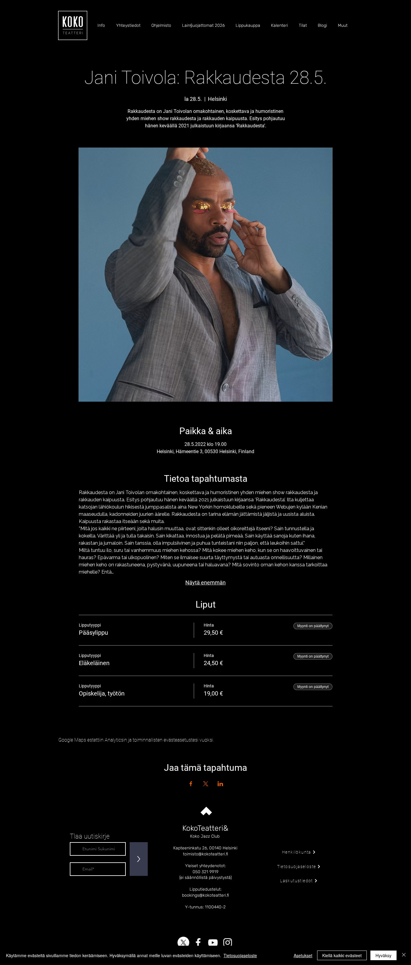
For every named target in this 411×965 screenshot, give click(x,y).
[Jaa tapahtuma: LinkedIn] (220, 783)
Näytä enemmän (205, 582)
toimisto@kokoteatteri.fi (205, 854)
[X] (183, 942)
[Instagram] (227, 942)
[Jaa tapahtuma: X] (206, 783)
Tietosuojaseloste (240, 955)
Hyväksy (383, 955)
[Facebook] (198, 942)
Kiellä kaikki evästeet (342, 955)
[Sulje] (403, 955)
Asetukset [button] (303, 955)
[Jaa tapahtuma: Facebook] (191, 783)
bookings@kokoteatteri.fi (205, 895)
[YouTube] (213, 942)
